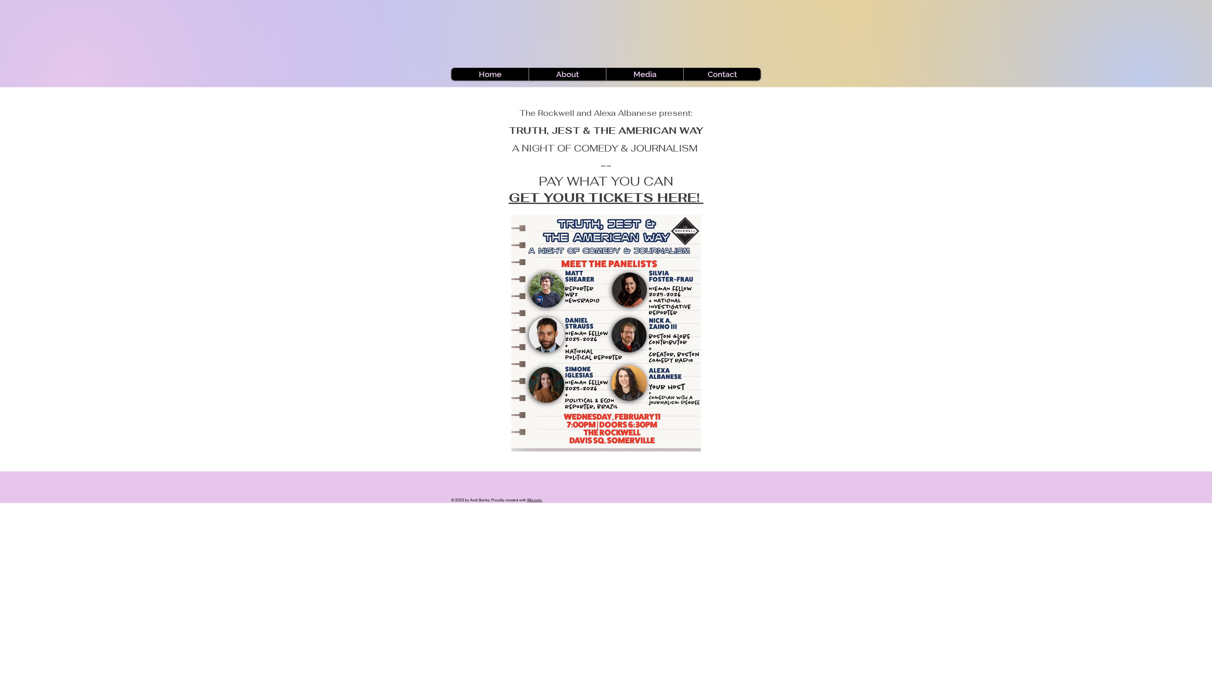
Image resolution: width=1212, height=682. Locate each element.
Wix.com (534, 500)
